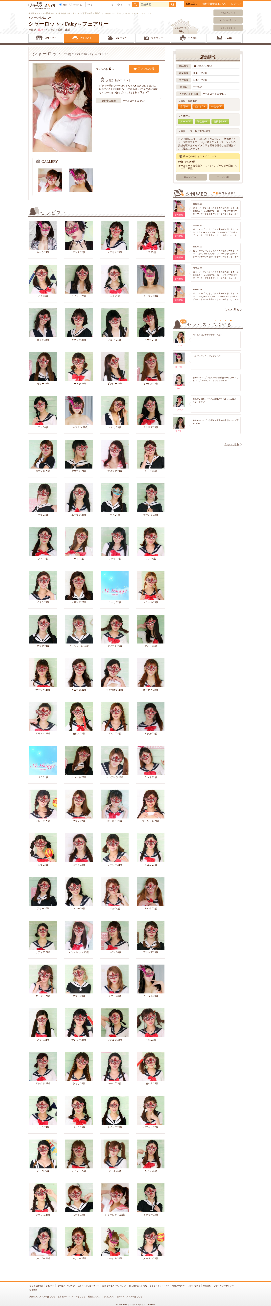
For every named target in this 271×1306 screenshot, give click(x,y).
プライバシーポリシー (224, 1286)
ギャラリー (157, 37)
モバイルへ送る (227, 20)
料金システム (190, 177)
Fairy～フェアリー (113, 13)
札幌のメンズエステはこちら (101, 1297)
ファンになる (227, 28)
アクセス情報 (223, 177)
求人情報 (192, 37)
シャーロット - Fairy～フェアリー (68, 24)
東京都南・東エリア (67, 13)
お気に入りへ (227, 13)
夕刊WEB (50, 1286)
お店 (64, 5)
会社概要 (33, 1290)
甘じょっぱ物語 (36, 1286)
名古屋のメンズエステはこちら (72, 1297)
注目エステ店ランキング (89, 1286)
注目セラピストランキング (114, 1286)
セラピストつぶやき (66, 1286)
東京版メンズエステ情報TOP (41, 13)
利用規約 (207, 1286)
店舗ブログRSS (179, 1286)
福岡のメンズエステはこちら (129, 1297)
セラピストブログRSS (159, 1286)
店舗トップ (50, 37)
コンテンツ (121, 37)
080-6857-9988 (203, 65)
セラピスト (130, 13)
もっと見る (231, 309)
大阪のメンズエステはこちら (42, 1297)
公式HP (228, 37)
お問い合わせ (194, 1286)
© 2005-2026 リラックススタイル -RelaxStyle (135, 1304)
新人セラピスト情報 (138, 1286)
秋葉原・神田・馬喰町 (90, 13)
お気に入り (192, 3)
